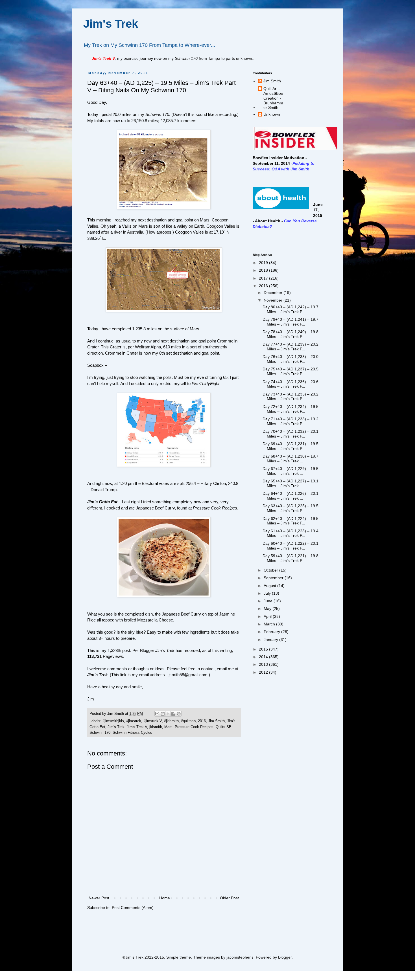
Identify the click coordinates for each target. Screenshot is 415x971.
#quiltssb (188, 721)
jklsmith (155, 727)
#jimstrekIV (152, 721)
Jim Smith (216, 721)
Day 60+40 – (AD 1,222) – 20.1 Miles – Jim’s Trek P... (290, 545)
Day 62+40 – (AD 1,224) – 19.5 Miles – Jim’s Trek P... (290, 521)
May (268, 608)
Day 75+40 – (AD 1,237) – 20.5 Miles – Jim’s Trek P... (290, 371)
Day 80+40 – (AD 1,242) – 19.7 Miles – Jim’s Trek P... (290, 309)
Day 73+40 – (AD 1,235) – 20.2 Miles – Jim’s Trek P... (290, 396)
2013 (264, 664)
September (274, 577)
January (271, 639)
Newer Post (99, 898)
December (273, 292)
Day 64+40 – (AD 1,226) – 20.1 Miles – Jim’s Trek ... (290, 495)
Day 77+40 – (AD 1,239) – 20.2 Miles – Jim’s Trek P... (290, 346)
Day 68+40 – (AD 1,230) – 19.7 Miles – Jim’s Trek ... (290, 458)
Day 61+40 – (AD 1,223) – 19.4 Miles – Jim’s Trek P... (290, 533)
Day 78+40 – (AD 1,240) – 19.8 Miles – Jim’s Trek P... (290, 334)
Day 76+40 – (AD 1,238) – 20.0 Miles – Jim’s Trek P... (290, 359)
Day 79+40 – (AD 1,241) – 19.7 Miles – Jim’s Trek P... (290, 321)
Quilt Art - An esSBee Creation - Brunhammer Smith (273, 98)
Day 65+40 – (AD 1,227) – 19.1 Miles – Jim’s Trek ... (290, 483)
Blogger (285, 957)
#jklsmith (171, 721)
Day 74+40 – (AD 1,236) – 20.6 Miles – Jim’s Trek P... (290, 384)
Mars (168, 727)
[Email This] (157, 714)
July (268, 593)
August (270, 585)
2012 (264, 672)
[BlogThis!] (162, 714)
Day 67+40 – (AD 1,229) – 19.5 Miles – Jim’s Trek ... (290, 471)
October (271, 570)
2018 (264, 270)
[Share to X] (168, 714)
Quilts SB (223, 727)
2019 (264, 262)
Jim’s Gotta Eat (102, 501)
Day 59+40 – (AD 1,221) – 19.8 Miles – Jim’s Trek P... (290, 558)
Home (164, 898)
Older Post (229, 898)
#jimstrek (133, 721)
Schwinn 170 (99, 733)
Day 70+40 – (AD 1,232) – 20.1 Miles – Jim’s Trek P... (290, 433)
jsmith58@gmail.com (188, 674)
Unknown (271, 114)
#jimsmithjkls (113, 721)
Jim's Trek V (137, 727)
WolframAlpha (148, 346)
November (273, 300)
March (270, 624)
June (269, 601)
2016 (202, 721)
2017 (264, 278)
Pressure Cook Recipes (215, 508)
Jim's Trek (110, 23)
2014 (264, 656)
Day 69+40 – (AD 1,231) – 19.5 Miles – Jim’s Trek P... (290, 446)
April (268, 616)
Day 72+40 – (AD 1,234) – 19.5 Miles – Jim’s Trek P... (290, 409)
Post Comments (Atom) (133, 907)
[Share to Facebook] (173, 714)
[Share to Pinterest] (179, 714)
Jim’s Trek (97, 674)
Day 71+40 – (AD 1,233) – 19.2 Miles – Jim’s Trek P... (290, 421)
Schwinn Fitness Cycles (132, 733)
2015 (264, 649)
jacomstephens (240, 957)
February (272, 631)
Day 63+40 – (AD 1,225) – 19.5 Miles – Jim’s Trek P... (290, 508)
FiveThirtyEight (205, 383)
